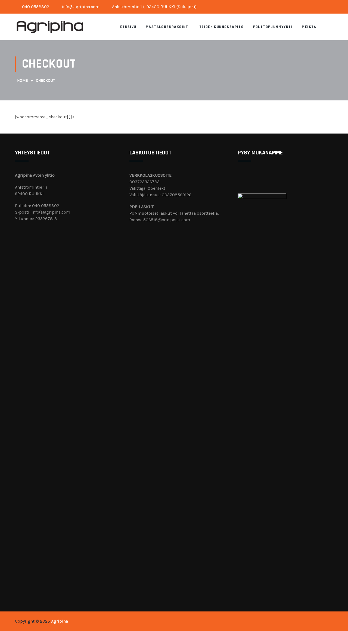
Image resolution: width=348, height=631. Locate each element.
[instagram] (331, 5)
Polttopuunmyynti (273, 26)
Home (22, 80)
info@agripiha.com (80, 6)
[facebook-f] (327, 5)
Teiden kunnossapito (221, 26)
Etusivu (128, 26)
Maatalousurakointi (168, 26)
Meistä (309, 26)
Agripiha (59, 621)
